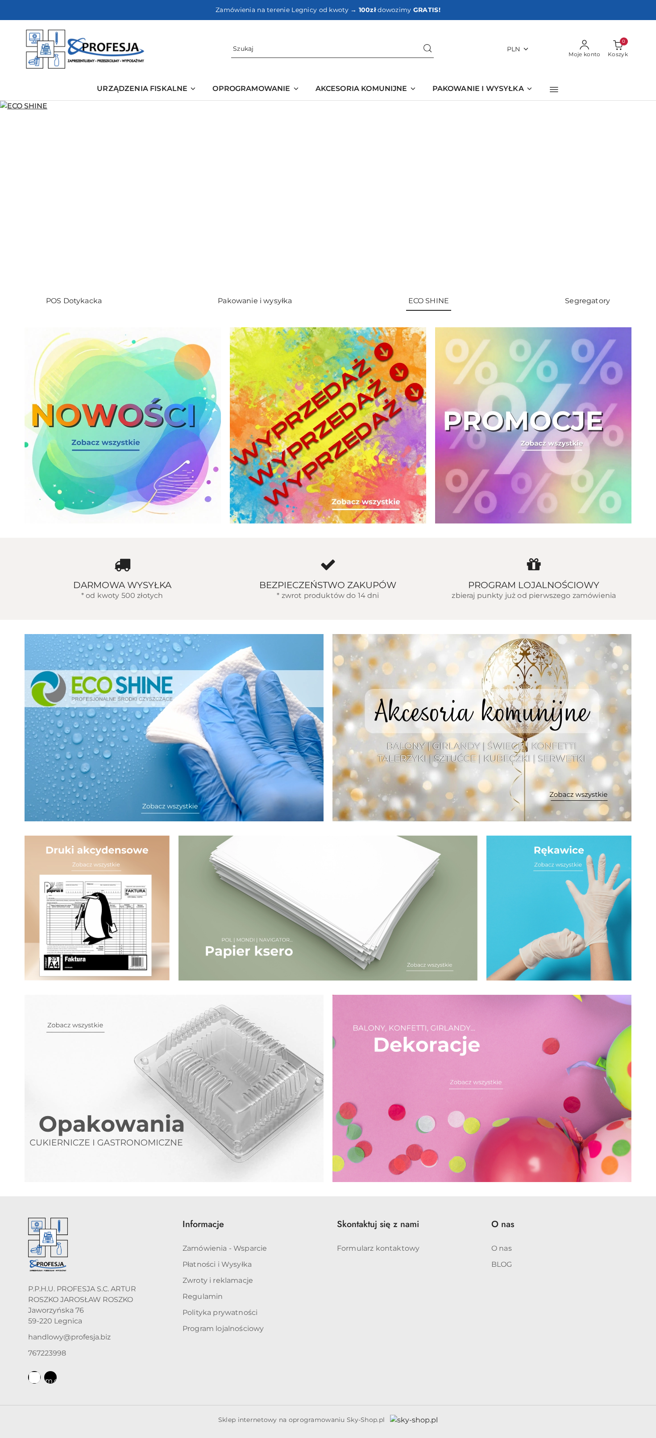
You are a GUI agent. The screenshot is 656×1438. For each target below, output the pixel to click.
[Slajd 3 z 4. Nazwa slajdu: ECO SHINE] (328, 194)
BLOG (501, 1264)
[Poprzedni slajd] (19, 195)
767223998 (47, 1353)
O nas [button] (502, 1224)
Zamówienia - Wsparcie (225, 1248)
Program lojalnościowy (223, 1328)
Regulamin (203, 1296)
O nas (501, 1248)
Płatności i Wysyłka (217, 1264)
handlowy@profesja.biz (69, 1337)
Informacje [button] (203, 1224)
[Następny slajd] (636, 195)
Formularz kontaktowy (378, 1248)
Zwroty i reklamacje (218, 1280)
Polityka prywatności (220, 1312)
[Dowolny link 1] (34, 1377)
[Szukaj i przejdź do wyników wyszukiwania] (427, 49)
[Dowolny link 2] (50, 1377)
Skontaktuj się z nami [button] (378, 1224)
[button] (554, 89)
